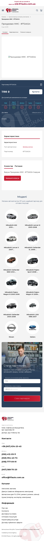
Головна (4, 16)
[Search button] (37, 10)
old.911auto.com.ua (25, 4)
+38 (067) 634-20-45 (11, 446)
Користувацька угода (10, 520)
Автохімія (36, 529)
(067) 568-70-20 (9, 469)
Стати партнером (22, 398)
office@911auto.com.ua (13, 477)
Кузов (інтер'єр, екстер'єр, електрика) (19, 16)
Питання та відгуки (25, 32)
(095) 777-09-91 (9, 462)
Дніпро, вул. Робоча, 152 (11, 433)
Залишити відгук (12, 178)
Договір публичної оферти (12, 523)
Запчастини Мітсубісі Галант (11, 529)
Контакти (5, 511)
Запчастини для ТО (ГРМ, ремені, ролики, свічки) (20, 494)
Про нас (5, 508)
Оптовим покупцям (9, 517)
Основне (5, 32)
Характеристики (13, 32)
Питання (18, 166)
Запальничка (28, 147)
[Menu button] (3, 10)
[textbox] (36, 112)
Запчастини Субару (26, 529)
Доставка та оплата (9, 514)
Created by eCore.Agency (9, 532)
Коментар (8, 166)
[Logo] (12, 10)
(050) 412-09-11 (9, 454)
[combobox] (37, 112)
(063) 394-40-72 (9, 458)
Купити (35, 92)
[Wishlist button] (41, 84)
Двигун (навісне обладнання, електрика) (17, 491)
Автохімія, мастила (9, 489)
